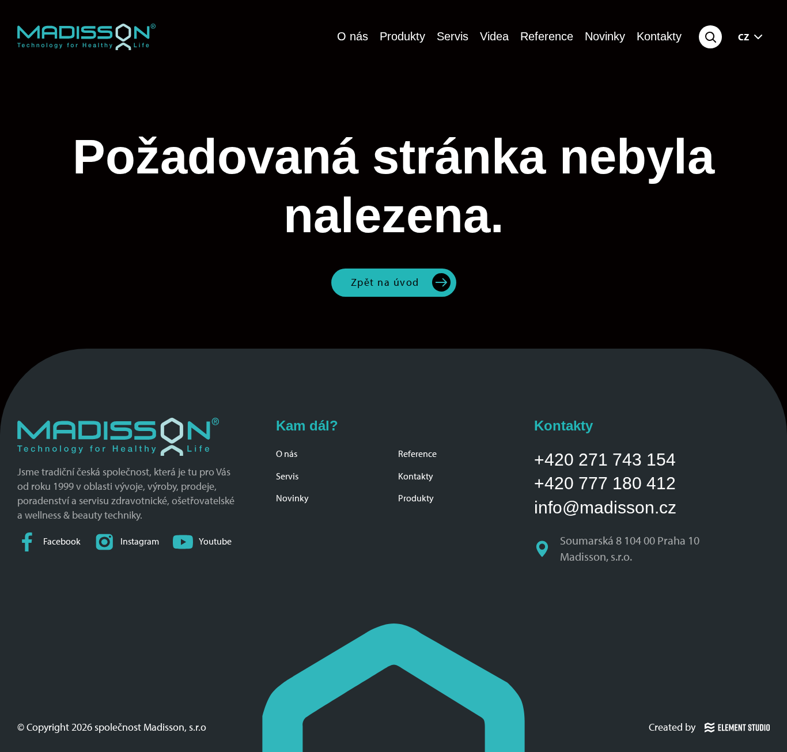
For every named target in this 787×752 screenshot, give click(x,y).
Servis (452, 36)
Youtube (215, 541)
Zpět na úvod (385, 282)
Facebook (62, 541)
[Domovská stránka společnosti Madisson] (86, 37)
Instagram (139, 541)
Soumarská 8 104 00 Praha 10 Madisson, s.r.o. (631, 549)
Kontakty (659, 36)
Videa (494, 36)
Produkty (402, 36)
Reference (546, 36)
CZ (743, 37)
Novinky (605, 36)
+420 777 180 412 (605, 483)
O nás (352, 36)
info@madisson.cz (605, 507)
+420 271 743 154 (605, 459)
